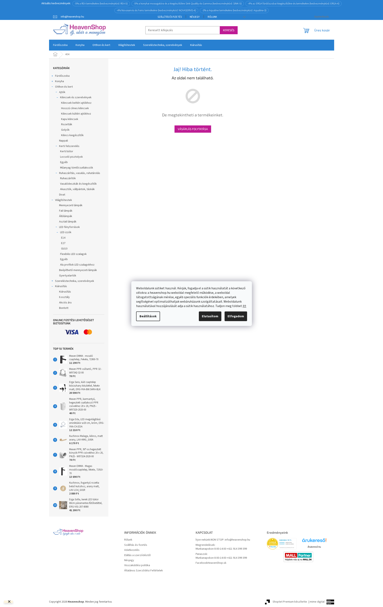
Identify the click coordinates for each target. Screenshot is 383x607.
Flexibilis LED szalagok (73, 254)
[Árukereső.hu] (314, 541)
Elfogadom (236, 316)
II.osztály (64, 297)
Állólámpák (65, 216)
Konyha (59, 81)
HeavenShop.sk (217, 563)
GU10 (64, 249)
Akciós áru (65, 303)
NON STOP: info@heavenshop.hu (230, 540)
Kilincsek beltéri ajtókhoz (76, 103)
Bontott (63, 308)
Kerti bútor (66, 151)
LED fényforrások (69, 227)
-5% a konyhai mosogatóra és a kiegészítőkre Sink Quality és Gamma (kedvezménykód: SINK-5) (188, 4)
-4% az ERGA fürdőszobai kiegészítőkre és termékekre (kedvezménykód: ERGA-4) (293, 4)
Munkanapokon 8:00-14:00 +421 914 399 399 (221, 549)
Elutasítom (210, 316)
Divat (62, 195)
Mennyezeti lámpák (70, 205)
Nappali (63, 141)
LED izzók (65, 232)
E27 (63, 243)
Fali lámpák (65, 211)
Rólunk (212, 17)
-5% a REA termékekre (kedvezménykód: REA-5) (101, 4)
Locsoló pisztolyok (71, 157)
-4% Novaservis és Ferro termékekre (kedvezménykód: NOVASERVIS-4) (156, 10)
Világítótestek (63, 200)
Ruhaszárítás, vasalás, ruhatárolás (79, 173)
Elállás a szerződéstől (137, 555)
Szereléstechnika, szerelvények (74, 281)
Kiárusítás (61, 286)
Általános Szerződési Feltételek (143, 571)
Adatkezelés (132, 550)
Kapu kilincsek (69, 119)
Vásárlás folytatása (193, 129)
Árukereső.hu (314, 547)
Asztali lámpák (67, 222)
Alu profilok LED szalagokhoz (77, 265)
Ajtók (62, 92)
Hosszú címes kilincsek (75, 108)
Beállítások (148, 316)
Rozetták (66, 124)
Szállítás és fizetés (170, 17)
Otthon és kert (64, 87)
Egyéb (64, 162)
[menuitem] (60, 45)
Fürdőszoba (62, 76)
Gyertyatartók (67, 276)
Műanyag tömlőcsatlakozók (76, 168)
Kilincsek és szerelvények (75, 97)
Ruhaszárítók (68, 178)
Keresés (228, 30)
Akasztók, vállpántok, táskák (77, 189)
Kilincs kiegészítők (72, 135)
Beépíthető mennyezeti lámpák (78, 270)
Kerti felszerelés (69, 146)
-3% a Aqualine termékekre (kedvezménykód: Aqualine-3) (234, 10)
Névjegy (195, 17)
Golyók (65, 130)
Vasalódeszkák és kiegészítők (78, 184)
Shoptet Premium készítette (290, 602)
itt (244, 306)
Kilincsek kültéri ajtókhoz (76, 114)
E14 (63, 238)
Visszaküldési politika (137, 565)
